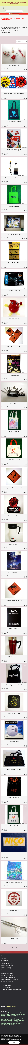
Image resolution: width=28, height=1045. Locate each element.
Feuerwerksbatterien (5, 1015)
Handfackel (12, 1019)
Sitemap (3, 970)
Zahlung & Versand (7, 973)
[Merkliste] (23, 8)
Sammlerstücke (4, 1024)
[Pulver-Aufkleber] (14, 912)
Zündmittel (18, 1019)
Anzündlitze (21, 1020)
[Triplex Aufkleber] (14, 377)
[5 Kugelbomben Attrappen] (14, 236)
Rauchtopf (3, 1014)
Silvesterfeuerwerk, (20, 1022)
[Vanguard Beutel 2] (14, 462)
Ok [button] (14, 1042)
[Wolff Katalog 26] (14, 631)
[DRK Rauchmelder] (14, 743)
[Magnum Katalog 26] (14, 292)
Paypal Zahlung (6, 968)
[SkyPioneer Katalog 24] (14, 152)
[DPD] (9, 996)
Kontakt (3, 958)
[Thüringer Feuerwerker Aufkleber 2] (14, 95)
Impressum (4, 956)
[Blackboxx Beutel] (14, 208)
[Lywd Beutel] (14, 828)
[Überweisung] (3, 999)
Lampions (16, 2)
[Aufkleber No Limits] (14, 518)
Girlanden (11, 2)
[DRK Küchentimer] (14, 321)
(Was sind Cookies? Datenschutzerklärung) (11, 1039)
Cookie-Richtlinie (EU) (7, 965)
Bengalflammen (18, 1018)
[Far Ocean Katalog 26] (14, 574)
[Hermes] (14, 996)
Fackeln (23, 2)
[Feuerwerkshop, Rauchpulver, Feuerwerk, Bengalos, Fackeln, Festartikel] (14, 13)
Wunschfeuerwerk (6, 963)
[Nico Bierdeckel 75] (14, 715)
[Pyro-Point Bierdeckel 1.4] (14, 490)
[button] (4, 8)
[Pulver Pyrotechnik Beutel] (14, 687)
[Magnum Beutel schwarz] (14, 123)
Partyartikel (3, 1022)
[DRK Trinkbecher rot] (14, 659)
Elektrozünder (4, 1020)
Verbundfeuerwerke (20, 1014)
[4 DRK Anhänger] (14, 67)
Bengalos (12, 1018)
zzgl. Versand (4, 70)
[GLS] (20, 996)
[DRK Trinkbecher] (14, 546)
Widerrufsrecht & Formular (9, 979)
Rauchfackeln (19, 1013)
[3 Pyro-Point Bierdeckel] (14, 349)
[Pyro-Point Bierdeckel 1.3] (14, 602)
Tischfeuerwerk (14, 1016)
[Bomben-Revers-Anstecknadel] (14, 180)
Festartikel (15, 1020)
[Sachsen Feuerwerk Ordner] (14, 884)
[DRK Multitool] (14, 405)
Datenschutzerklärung (8, 977)
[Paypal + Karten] (9, 999)
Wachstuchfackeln (5, 1018)
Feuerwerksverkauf (10, 1014)
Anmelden (20, 8)
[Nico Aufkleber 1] (14, 856)
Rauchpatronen (11, 1013)
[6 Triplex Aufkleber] (14, 264)
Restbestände (12, 1024)
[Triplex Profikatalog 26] (14, 800)
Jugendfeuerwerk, (19, 1023)
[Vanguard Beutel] (14, 433)
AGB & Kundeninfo (7, 975)
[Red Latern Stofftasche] (14, 771)
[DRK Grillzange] (14, 940)
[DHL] (3, 996)
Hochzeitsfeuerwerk (5, 1016)
